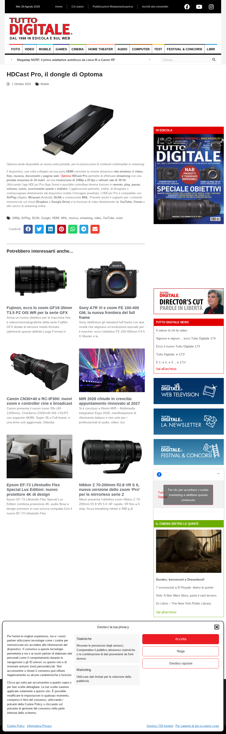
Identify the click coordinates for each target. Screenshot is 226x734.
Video (29, 49)
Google (45, 218)
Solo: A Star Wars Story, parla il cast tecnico (186, 595)
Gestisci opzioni (180, 663)
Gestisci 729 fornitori (160, 726)
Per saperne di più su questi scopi (197, 726)
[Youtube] (199, 6)
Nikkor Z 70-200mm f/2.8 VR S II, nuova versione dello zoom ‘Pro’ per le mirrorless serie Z (109, 490)
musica (73, 218)
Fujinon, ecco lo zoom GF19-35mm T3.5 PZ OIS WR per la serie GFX (39, 310)
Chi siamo (78, 6)
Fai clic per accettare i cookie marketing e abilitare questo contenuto (188, 495)
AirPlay (25, 218)
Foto (15, 49)
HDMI (55, 218)
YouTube (108, 218)
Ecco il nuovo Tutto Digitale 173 (178, 346)
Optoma (66, 176)
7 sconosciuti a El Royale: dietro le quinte (184, 587)
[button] (217, 627)
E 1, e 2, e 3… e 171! (171, 362)
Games (61, 49)
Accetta (180, 639)
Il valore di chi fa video (171, 330)
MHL (64, 218)
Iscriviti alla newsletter (155, 6)
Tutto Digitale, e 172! (170, 354)
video (97, 218)
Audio (122, 49)
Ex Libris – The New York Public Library (183, 603)
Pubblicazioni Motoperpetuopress (113, 6)
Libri (211, 49)
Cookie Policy (16, 726)
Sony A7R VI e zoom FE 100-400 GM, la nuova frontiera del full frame (109, 313)
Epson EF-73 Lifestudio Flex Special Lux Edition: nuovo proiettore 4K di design (33, 490)
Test (158, 49)
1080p (16, 218)
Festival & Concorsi (184, 49)
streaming (86, 218)
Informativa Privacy (39, 726)
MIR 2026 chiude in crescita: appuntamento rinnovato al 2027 (109, 401)
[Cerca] (214, 59)
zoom (119, 218)
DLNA (36, 218)
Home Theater (100, 49)
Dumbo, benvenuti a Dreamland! (180, 579)
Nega (181, 651)
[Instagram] (211, 6)
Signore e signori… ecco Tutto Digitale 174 (186, 338)
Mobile (45, 49)
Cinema (78, 49)
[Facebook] (186, 6)
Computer (141, 49)
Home (58, 6)
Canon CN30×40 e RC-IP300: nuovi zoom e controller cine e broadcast (39, 401)
